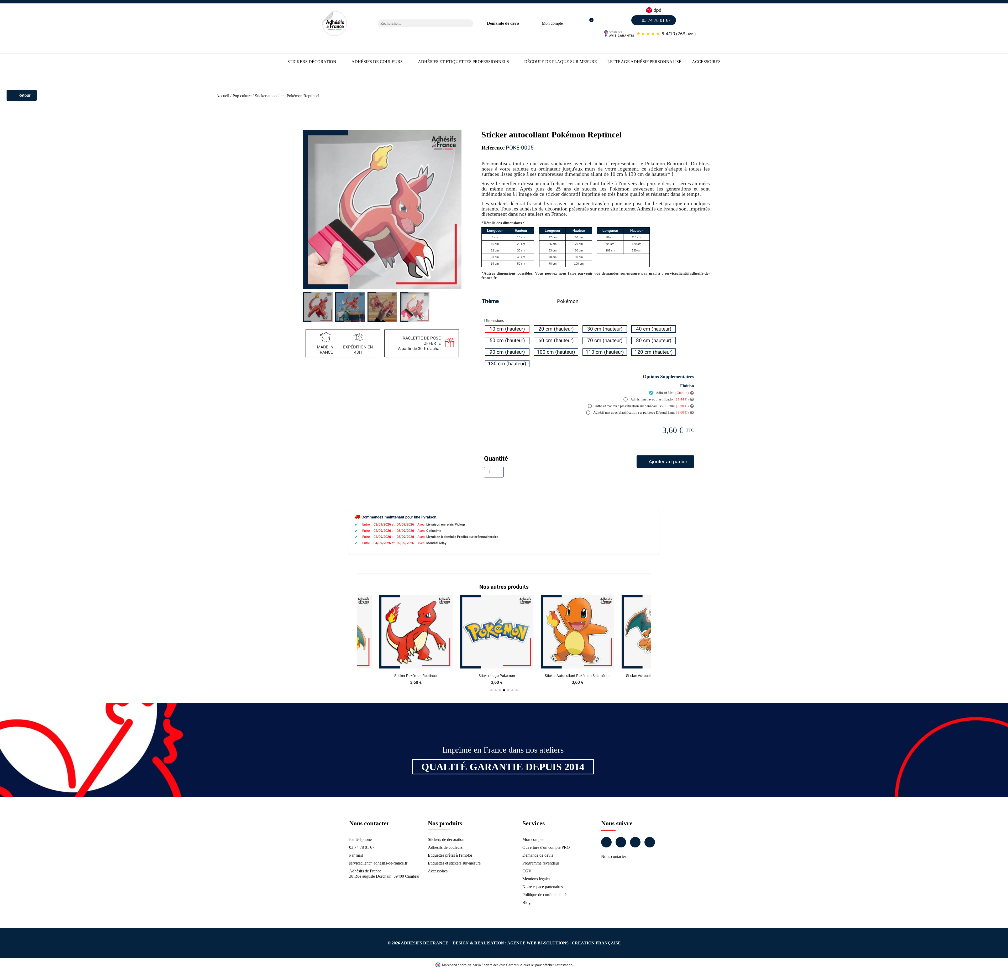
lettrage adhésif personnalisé (644, 61)
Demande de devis (503, 23)
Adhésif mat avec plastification (659, 399)
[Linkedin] (635, 842)
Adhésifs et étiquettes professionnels (463, 61)
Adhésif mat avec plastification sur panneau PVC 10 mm (641, 406)
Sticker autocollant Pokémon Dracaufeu (577, 675)
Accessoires (706, 61)
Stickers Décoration (311, 61)
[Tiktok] (649, 842)
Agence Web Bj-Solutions (538, 943)
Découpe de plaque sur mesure (560, 61)
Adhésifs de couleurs (377, 61)
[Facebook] (606, 842)
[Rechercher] (469, 23)
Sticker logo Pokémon (416, 675)
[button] (588, 23)
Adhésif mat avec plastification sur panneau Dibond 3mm (641, 412)
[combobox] (419, 23)
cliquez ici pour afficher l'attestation (546, 965)
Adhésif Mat (672, 393)
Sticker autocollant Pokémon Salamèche (496, 675)
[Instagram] (621, 842)
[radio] (507, 329)
